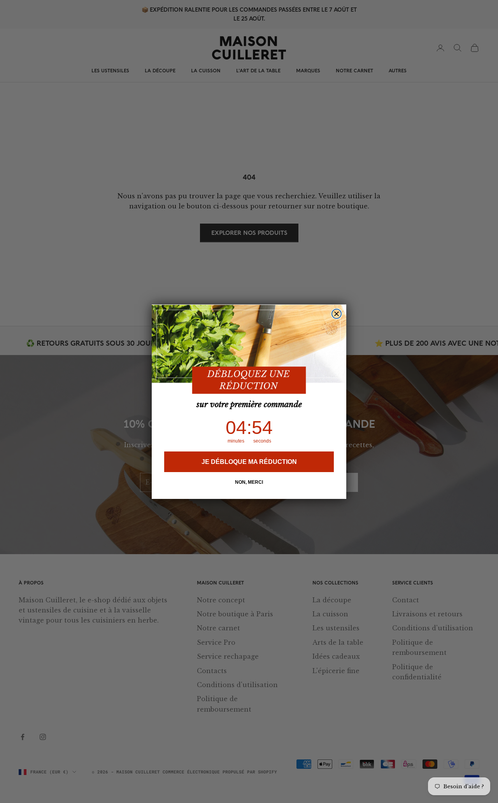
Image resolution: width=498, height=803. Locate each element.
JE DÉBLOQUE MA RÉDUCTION (249, 461)
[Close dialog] (336, 313)
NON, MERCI (249, 482)
